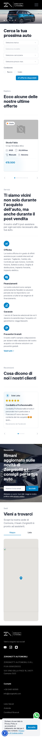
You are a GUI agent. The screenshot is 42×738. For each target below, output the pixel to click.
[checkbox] (5, 72)
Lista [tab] (30, 532)
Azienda (7, 708)
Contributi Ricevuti (11, 712)
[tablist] (21, 532)
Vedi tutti (8, 351)
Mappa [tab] (12, 532)
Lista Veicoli (9, 704)
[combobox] (21, 42)
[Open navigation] (36, 5)
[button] (21, 578)
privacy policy (19, 496)
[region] (21, 149)
